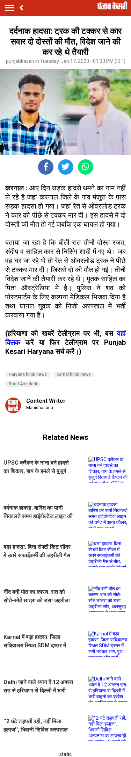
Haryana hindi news (28, 374)
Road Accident (23, 383)
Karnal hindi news (74, 374)
